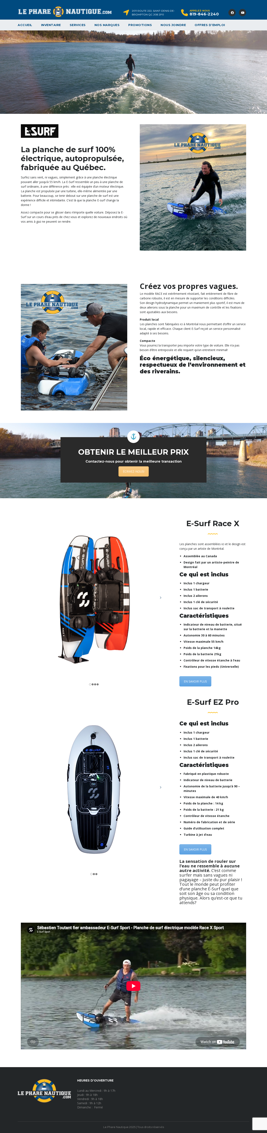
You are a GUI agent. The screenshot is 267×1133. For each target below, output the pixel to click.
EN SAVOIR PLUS (195, 681)
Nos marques (107, 25)
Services (78, 25)
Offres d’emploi (210, 25)
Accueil (25, 25)
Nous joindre (173, 25)
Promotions (140, 25)
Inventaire (51, 25)
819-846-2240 (204, 14)
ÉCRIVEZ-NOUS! (133, 471)
